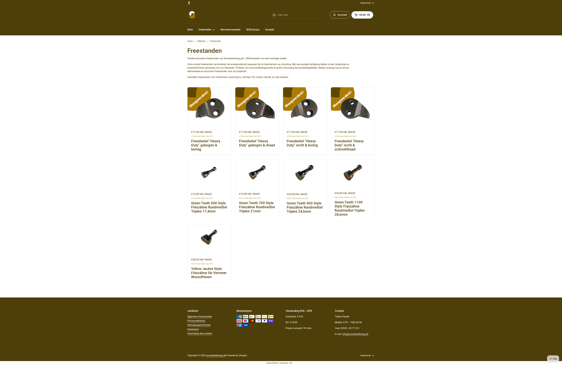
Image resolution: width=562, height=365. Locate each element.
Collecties (201, 41)
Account (342, 14)
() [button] (366, 15)
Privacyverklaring (196, 320)
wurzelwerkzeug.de (216, 355)
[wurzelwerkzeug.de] (192, 14)
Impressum (193, 329)
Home (190, 41)
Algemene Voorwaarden (199, 316)
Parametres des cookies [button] (199, 333)
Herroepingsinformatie (198, 325)
